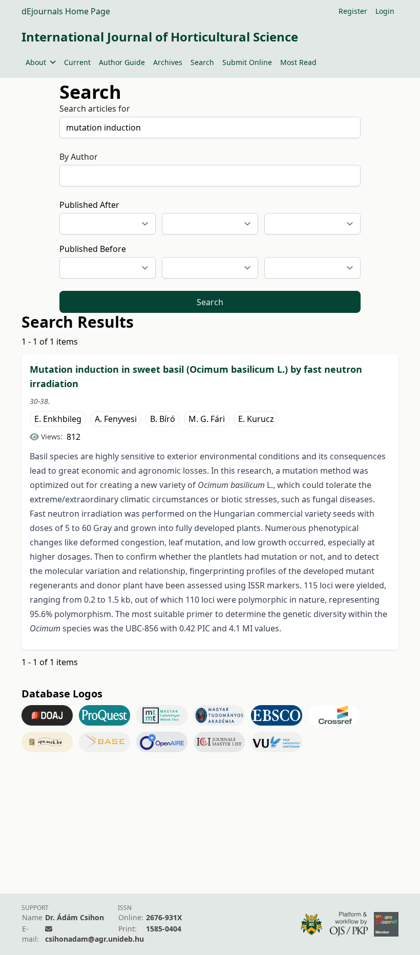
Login (384, 11)
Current (77, 62)
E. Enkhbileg (57, 419)
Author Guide (122, 62)
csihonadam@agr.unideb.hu (94, 939)
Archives (167, 62)
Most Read (298, 62)
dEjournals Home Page (66, 11)
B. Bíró (162, 419)
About (36, 62)
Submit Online (247, 62)
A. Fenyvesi (116, 419)
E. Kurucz (256, 419)
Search (202, 62)
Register (353, 11)
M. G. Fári (206, 419)
